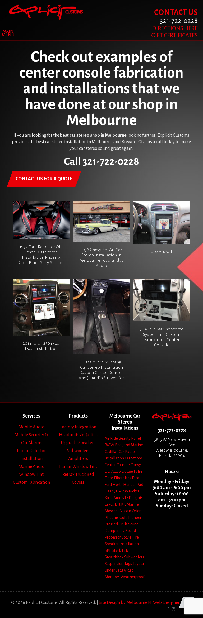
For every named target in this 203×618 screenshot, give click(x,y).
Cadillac (111, 451)
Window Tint (31, 474)
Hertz (117, 484)
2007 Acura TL (162, 251)
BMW (109, 445)
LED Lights (134, 498)
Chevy (136, 465)
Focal (136, 478)
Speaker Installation (122, 544)
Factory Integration (78, 427)
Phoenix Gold (116, 517)
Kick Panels (114, 498)
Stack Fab (120, 550)
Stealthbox (114, 557)
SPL (108, 550)
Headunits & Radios (78, 435)
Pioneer (134, 517)
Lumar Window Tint (78, 466)
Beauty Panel (130, 438)
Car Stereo (133, 458)
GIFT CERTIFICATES (174, 35)
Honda (129, 484)
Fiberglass (122, 478)
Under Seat (114, 570)
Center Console (117, 465)
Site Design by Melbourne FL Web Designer (139, 602)
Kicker (134, 491)
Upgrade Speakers (78, 442)
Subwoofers (78, 450)
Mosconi (112, 511)
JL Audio (121, 491)
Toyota (138, 564)
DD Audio (113, 471)
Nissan (125, 511)
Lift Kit (120, 504)
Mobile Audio (31, 427)
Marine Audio (31, 466)
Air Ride (111, 438)
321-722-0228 (172, 430)
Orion (136, 511)
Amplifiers (78, 458)
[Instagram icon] (174, 609)
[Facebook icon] (168, 609)
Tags (128, 564)
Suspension (114, 564)
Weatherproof (132, 577)
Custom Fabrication (31, 482)
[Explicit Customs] (46, 12)
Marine (133, 504)
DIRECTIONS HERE (175, 28)
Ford (108, 484)
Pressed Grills (116, 524)
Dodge (127, 471)
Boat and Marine (129, 445)
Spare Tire (130, 537)
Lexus (109, 504)
